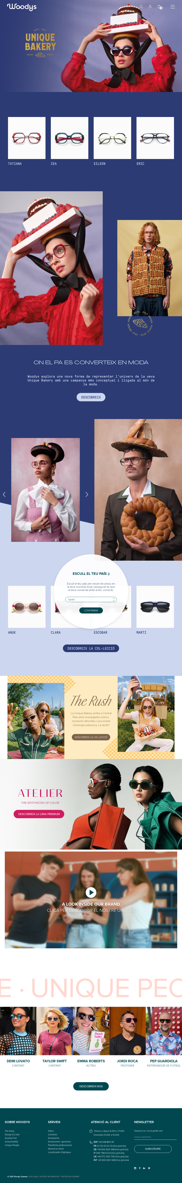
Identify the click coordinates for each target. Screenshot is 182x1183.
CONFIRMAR (91, 610)
